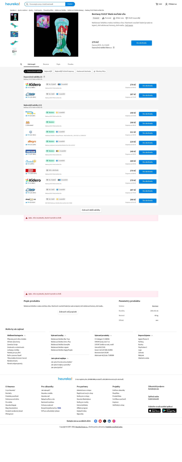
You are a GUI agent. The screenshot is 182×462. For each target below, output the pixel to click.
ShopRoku (115, 393)
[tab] (31, 64)
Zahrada (141, 353)
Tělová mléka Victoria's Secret (17, 358)
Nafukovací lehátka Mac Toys (60, 339)
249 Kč (133, 151)
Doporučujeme (144, 335)
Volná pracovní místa (12, 399)
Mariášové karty (12, 361)
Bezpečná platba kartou (49, 408)
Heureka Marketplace (84, 399)
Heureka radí (45, 396)
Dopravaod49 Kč (130, 125)
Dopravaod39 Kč (130, 135)
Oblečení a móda (143, 358)
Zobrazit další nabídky (91, 210)
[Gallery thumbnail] (14, 17)
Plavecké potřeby (48, 10)
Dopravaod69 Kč (130, 88)
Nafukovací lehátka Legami (59, 347)
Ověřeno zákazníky (118, 390)
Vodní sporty (38, 10)
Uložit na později (134, 18)
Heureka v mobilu (46, 393)
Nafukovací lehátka (60, 10)
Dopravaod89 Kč (130, 174)
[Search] (21, 64)
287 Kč (133, 94)
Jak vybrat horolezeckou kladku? (61, 362)
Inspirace (115, 402)
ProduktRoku (116, 396)
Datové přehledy (82, 405)
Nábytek (141, 355)
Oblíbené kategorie (15, 335)
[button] (31, 64)
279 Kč (133, 84)
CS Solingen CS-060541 (102, 339)
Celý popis (129, 25)
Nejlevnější (48, 71)
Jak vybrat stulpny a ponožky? (61, 365)
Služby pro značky (82, 402)
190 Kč (133, 113)
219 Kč (133, 141)
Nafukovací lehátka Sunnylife (60, 345)
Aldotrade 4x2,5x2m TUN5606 (104, 355)
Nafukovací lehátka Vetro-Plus (61, 342)
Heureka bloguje (10, 405)
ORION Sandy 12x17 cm (102, 342)
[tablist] (75, 64)
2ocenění (64, 84)
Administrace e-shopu (84, 390)
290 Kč (133, 199)
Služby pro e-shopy (83, 396)
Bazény (140, 345)
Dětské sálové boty (13, 342)
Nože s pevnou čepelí (14, 355)
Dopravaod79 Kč (130, 97)
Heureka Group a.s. (81, 427)
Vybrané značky (57, 335)
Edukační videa (81, 411)
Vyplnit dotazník (153, 399)
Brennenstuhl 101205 (102, 353)
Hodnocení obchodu (84, 71)
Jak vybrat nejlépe (58, 358)
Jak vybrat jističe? (57, 368)
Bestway (155, 306)
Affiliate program (82, 408)
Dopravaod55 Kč (130, 145)
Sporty (31, 10)
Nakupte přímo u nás (48, 399)
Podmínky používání (11, 396)
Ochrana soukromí (47, 405)
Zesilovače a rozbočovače (15, 347)
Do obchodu (148, 86)
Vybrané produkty (102, 335)
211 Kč (133, 132)
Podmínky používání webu (113, 427)
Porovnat (108, 18)
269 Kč (133, 161)
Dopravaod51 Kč (130, 202)
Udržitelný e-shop (118, 405)
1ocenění (62, 94)
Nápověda (80, 414)
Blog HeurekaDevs (11, 408)
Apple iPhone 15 (143, 339)
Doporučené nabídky (34, 71)
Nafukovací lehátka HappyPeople (62, 350)
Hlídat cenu (120, 18)
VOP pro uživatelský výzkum (50, 411)
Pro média (8, 402)
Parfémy (141, 342)
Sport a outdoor (22, 10)
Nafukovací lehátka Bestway (76, 10)
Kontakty (8, 393)
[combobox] (45, 4)
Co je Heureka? (10, 390)
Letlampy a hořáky (13, 350)
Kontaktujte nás (153, 389)
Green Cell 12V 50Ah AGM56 (103, 350)
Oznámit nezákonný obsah (14, 411)
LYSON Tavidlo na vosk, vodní (104, 345)
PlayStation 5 (142, 347)
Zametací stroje (12, 345)
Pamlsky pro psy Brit (14, 353)
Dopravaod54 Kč (130, 116)
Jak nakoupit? (45, 390)
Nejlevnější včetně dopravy (64, 71)
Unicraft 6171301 (100, 347)
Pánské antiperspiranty (14, 364)
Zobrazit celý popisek (68, 312)
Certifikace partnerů (119, 399)
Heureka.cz (13, 10)
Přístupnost (9, 414)
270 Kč (133, 170)
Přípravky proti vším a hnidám (16, 339)
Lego (140, 350)
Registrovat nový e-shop (85, 393)
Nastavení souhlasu (47, 402)
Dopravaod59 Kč (130, 164)
